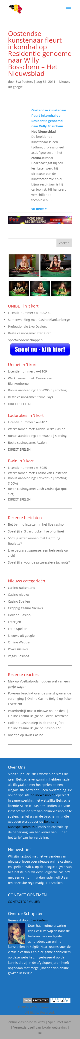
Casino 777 (52, 728)
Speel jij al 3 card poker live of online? (36, 531)
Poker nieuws (18, 649)
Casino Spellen (19, 601)
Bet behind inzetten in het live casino (36, 524)
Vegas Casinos (18, 656)
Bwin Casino (34, 735)
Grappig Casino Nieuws (25, 608)
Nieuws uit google (21, 635)
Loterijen (14, 622)
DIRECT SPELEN (19, 404)
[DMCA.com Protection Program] (36, 1002)
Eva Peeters (24, 81)
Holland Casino (19, 615)
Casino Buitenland (21, 588)
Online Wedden (19, 642)
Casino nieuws (19, 594)
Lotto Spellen (17, 629)
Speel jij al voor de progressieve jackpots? (39, 562)
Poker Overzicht (56, 716)
